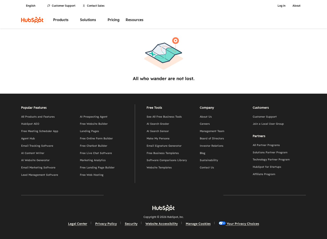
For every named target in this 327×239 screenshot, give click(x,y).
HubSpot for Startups (267, 166)
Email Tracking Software (37, 145)
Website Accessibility (161, 224)
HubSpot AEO (30, 123)
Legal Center (77, 224)
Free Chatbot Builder (93, 145)
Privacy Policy (106, 224)
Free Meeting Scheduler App (39, 131)
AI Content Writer (32, 153)
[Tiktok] (202, 195)
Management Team (212, 131)
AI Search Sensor (158, 131)
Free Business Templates (163, 153)
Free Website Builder (94, 123)
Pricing (113, 20)
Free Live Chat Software (96, 153)
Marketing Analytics (93, 160)
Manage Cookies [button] (198, 224)
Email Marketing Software (38, 167)
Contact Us (207, 167)
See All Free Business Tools (164, 116)
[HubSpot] (32, 20)
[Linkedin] (176, 195)
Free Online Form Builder (96, 138)
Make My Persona (158, 138)
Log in (281, 5)
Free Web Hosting (91, 174)
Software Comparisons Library (167, 160)
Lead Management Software (39, 174)
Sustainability (209, 160)
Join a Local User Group (268, 123)
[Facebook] (125, 195)
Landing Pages (89, 131)
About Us (206, 116)
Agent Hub (28, 138)
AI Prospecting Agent (93, 116)
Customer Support (63, 5)
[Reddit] (189, 195)
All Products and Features (38, 116)
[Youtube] (150, 195)
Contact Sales (96, 5)
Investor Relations (211, 145)
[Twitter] (163, 195)
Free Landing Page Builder (97, 167)
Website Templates (159, 167)
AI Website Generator (35, 160)
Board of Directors (212, 138)
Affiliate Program (264, 174)
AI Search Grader (158, 123)
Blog (202, 153)
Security (131, 224)
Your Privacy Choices (242, 224)
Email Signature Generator (164, 145)
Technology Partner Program (271, 159)
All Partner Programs (266, 145)
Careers (205, 123)
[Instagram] (138, 195)
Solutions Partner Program (270, 152)
